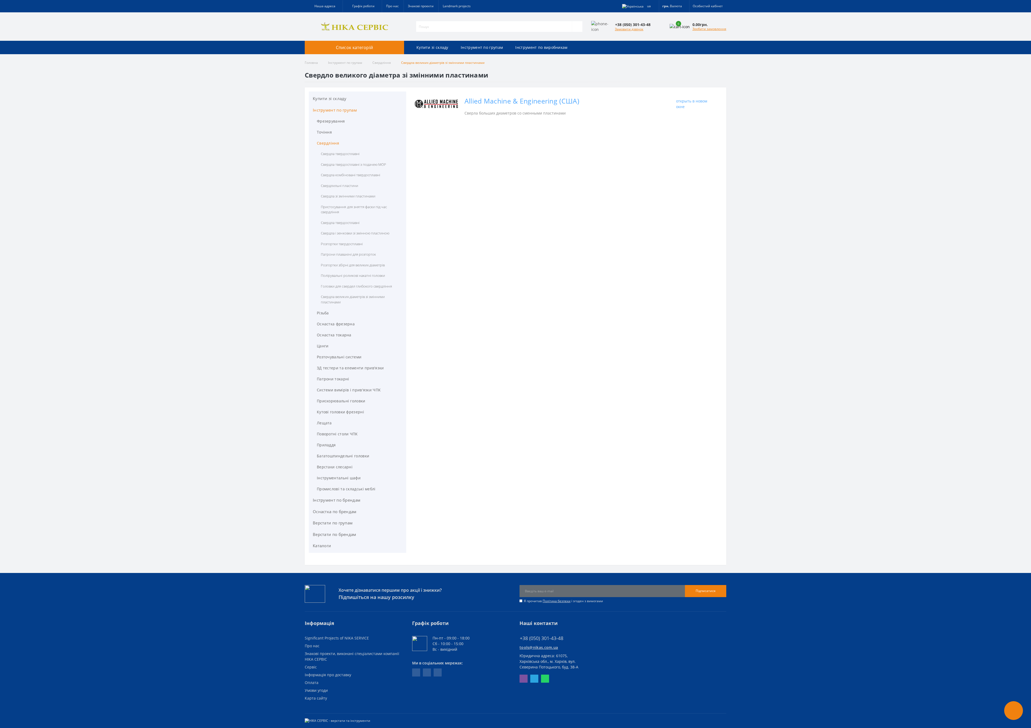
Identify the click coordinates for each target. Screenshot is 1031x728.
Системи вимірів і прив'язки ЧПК (349, 389)
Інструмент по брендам (336, 500)
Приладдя (326, 444)
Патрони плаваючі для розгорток (348, 254)
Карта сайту (316, 698)
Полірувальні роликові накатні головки (353, 275)
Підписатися (706, 591)
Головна (311, 62)
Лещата (324, 422)
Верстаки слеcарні (335, 466)
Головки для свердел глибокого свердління (356, 286)
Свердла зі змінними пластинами (348, 196)
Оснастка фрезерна (336, 323)
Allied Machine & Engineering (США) (521, 100)
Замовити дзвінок (629, 29)
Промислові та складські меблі (346, 488)
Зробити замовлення (709, 29)
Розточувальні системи (339, 356)
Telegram (534, 679)
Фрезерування (331, 121)
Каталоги (322, 545)
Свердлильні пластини (339, 185)
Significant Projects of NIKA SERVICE (337, 638)
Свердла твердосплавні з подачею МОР (353, 164)
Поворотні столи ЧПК (337, 433)
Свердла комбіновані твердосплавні (350, 174)
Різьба (323, 312)
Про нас (392, 6)
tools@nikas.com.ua (539, 647)
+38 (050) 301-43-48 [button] (541, 638)
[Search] (577, 26)
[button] (362, 6)
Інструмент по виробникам (541, 47)
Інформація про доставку (328, 674)
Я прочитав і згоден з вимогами (563, 601)
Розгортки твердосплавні (342, 243)
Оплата (311, 682)
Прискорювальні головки (341, 400)
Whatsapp (545, 679)
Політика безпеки (557, 601)
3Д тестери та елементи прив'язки (350, 367)
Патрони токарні (333, 378)
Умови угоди (316, 690)
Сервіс (311, 667)
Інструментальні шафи (339, 477)
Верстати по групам (333, 522)
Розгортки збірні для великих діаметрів (353, 265)
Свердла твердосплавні (340, 153)
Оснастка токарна (334, 334)
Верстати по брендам (334, 534)
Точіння (324, 132)
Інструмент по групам (482, 47)
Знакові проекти (421, 6)
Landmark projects (457, 6)
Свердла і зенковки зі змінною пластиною (355, 233)
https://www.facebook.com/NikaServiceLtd (416, 672)
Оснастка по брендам (335, 511)
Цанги (323, 345)
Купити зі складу (432, 47)
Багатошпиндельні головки (343, 455)
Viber (524, 679)
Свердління (381, 62)
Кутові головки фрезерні (340, 411)
